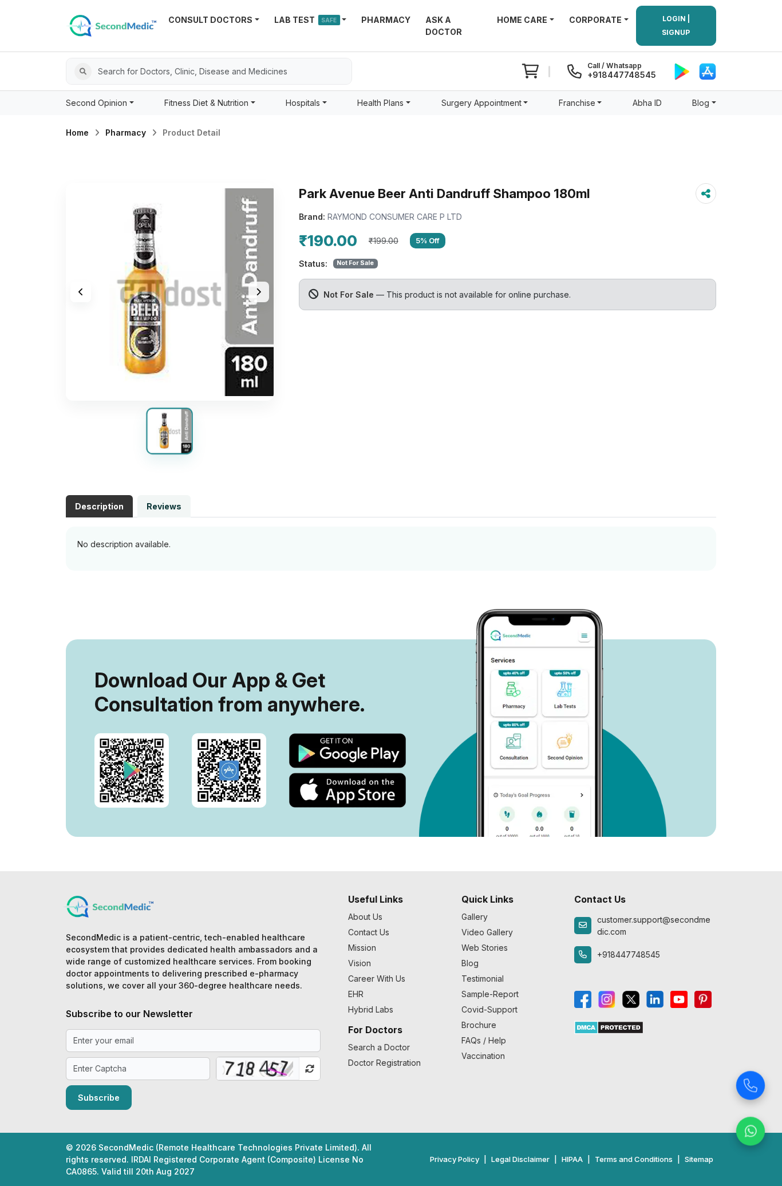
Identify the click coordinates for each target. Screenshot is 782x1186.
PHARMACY (385, 20)
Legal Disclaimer (520, 1159)
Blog (470, 963)
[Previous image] (80, 292)
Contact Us (368, 932)
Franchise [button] (577, 103)
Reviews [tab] (164, 506)
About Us (365, 917)
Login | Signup (676, 25)
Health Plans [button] (380, 103)
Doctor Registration (384, 1063)
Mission (362, 947)
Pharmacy (125, 132)
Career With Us (376, 978)
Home (77, 132)
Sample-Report (490, 994)
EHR (356, 994)
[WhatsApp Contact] (750, 1128)
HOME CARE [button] (522, 20)
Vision (359, 963)
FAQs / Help (483, 1040)
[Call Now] (750, 1082)
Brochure (478, 1025)
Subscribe (99, 1097)
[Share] (706, 193)
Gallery (474, 917)
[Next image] (258, 292)
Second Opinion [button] (96, 103)
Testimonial (482, 978)
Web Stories (484, 947)
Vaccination (483, 1056)
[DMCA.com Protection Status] (608, 1026)
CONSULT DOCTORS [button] (210, 20)
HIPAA (572, 1159)
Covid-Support (489, 1009)
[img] (170, 292)
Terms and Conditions (634, 1159)
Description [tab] (99, 506)
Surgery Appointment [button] (481, 103)
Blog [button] (700, 103)
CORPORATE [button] (595, 20)
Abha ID (647, 103)
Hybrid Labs (370, 1009)
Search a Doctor (379, 1047)
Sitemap (699, 1159)
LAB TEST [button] (305, 20)
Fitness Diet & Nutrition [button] (206, 103)
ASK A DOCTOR (443, 26)
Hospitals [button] (303, 103)
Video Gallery (487, 932)
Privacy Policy (454, 1159)
